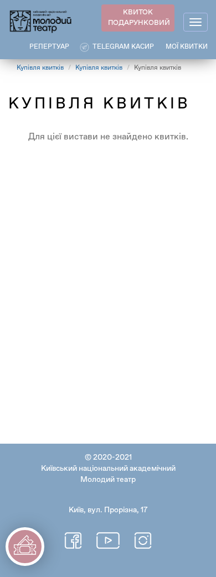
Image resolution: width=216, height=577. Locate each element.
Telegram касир (123, 47)
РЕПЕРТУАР (49, 47)
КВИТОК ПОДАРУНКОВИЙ (139, 18)
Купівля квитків (40, 68)
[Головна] (41, 20)
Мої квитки (187, 47)
